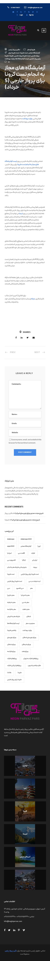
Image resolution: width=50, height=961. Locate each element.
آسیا (25, 788)
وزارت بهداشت (10, 59)
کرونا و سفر (31, 50)
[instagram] (37, 12)
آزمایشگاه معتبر (34, 53)
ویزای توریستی (11, 637)
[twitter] (33, 12)
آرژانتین (25, 765)
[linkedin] (21, 12)
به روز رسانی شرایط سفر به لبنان (17, 567)
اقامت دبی (21, 553)
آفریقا (25, 811)
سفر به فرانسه (11, 609)
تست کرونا (24, 53)
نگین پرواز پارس (14, 50)
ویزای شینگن (26, 644)
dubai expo (10, 539)
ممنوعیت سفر (30, 623)
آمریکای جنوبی (25, 857)
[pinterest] (24, 12)
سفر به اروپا (11, 595)
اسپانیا (9, 553)
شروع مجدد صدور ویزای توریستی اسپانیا (29, 513)
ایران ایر (34, 560)
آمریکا (25, 834)
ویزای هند (25, 651)
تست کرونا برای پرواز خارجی (30, 574)
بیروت (35, 567)
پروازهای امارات (12, 659)
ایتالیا (24, 560)
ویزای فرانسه (11, 651)
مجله (33, 299)
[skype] (28, 12)
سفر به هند (26, 609)
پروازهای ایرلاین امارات (14, 665)
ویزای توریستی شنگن (29, 637)
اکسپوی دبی (11, 560)
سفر (31, 588)
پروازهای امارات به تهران (31, 659)
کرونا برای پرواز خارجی (14, 680)
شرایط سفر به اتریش (13, 616)
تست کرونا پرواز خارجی (22, 56)
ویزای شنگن (11, 644)
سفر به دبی (25, 602)
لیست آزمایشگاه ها (22, 59)
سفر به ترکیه (11, 602)
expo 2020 (10, 546)
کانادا (9, 673)
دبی (8, 588)
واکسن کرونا (11, 630)
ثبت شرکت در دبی (35, 581)
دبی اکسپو (20, 588)
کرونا (11, 56)
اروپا (39, 546)
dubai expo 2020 (26, 539)
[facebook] (17, 12)
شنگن (28, 616)
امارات (33, 553)
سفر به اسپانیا (25, 595)
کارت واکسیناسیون (34, 665)
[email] (13, 12)
